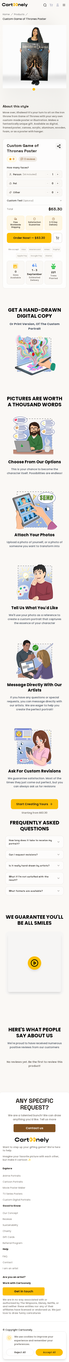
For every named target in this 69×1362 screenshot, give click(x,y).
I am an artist (10, 1268)
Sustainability (10, 1225)
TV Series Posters (12, 1193)
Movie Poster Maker (14, 1187)
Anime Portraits (12, 1175)
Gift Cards (9, 1237)
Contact (8, 1262)
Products (19, 14)
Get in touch (23, 1291)
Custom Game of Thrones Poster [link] (24, 19)
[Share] (58, 146)
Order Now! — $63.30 (29, 238)
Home (6, 14)
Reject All (20, 1352)
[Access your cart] (51, 5)
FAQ (5, 1256)
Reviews (7, 1219)
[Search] (45, 5)
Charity (7, 1231)
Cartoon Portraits (13, 1181)
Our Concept (10, 1213)
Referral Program (12, 1243)
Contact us (34, 1128)
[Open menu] (64, 5)
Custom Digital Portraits (16, 1199)
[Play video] (34, 963)
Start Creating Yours (32, 804)
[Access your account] (58, 5)
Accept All (49, 1352)
